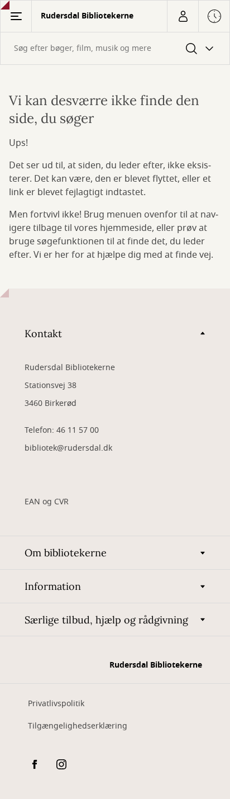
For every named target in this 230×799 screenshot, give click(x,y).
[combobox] (115, 48)
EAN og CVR (47, 502)
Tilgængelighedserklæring (77, 726)
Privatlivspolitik (56, 704)
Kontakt (43, 333)
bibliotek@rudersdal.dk (68, 448)
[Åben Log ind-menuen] (182, 16)
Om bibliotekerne (66, 552)
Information (53, 586)
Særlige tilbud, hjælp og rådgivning (106, 619)
